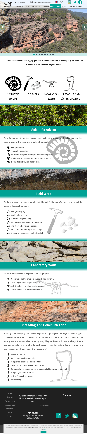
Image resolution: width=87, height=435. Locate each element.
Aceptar (43, 431)
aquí (45, 429)
